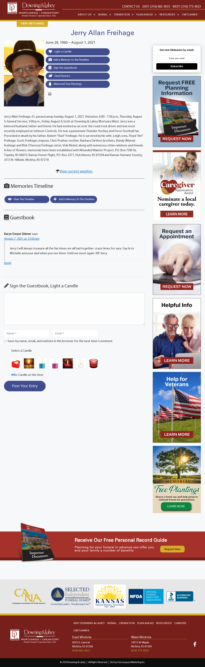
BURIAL (102, 14)
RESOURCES (167, 14)
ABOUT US (84, 14)
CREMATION (122, 14)
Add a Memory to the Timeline (71, 60)
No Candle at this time (28, 375)
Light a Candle (62, 51)
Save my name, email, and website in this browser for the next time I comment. (60, 341)
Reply (7, 263)
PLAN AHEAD (144, 14)
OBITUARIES (190, 14)
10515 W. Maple (140, 642)
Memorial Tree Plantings (67, 84)
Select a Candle (21, 350)
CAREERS (180, 623)
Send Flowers (62, 76)
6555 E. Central (81, 642)
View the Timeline (23, 199)
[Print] (50, 94)
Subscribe (177, 66)
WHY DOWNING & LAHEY (89, 623)
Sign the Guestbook (65, 68)
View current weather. (76, 171)
